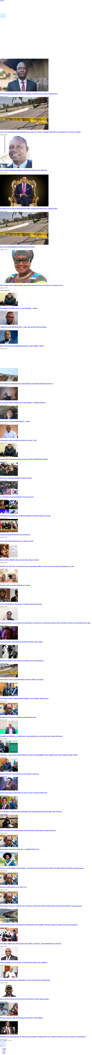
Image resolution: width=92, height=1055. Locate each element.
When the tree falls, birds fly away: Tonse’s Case (13, 887)
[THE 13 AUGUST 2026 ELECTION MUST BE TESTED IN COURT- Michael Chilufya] (9, 996)
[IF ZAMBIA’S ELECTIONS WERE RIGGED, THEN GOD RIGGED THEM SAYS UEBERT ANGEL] (24, 206)
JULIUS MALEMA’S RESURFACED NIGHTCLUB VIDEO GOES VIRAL (21, 642)
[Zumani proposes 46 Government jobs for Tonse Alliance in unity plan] (9, 771)
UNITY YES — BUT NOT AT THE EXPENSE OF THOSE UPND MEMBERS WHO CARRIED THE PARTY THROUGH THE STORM (38, 755)
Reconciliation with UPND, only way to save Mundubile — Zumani (18, 308)
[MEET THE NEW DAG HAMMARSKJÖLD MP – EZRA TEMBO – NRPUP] (9, 343)
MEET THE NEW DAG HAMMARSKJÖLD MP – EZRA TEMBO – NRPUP (22, 346)
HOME (4, 1048)
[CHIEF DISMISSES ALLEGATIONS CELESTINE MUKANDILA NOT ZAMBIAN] (9, 959)
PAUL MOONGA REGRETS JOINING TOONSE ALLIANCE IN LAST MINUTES (23, 170)
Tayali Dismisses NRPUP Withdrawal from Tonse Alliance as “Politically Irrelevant (23, 402)
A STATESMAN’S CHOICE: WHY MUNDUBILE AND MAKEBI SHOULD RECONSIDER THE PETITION (31, 811)
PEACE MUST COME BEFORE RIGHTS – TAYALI (15, 421)
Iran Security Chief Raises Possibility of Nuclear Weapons (16, 478)
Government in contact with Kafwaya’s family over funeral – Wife (18, 440)
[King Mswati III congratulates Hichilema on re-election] (9, 582)
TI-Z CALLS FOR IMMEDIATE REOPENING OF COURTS (17, 247)
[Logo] (3, 17)
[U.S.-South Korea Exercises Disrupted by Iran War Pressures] (9, 494)
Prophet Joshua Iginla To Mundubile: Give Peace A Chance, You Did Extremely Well (23, 792)
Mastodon (2, 0)
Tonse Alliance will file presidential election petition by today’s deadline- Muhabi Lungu (24, 698)
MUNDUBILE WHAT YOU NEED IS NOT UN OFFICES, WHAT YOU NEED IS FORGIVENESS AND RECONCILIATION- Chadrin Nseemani (41, 906)
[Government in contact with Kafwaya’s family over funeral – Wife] (9, 437)
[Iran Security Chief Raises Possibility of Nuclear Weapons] (9, 475)
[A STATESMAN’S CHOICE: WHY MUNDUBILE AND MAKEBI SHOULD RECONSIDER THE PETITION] (9, 809)
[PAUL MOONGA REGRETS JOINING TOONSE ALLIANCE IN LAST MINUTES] (16, 167)
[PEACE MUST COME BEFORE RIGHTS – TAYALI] (9, 418)
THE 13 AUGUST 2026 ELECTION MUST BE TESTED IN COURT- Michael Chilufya (24, 999)
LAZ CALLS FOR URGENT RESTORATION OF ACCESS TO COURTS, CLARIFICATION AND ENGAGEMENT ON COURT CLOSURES (40, 132)
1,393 (3, 1040)
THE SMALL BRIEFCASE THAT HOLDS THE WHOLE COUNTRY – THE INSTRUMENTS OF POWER (30, 943)
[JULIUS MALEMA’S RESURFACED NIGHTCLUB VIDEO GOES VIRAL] (9, 639)
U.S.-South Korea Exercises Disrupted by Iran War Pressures (17, 497)
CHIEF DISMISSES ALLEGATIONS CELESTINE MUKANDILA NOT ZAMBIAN (23, 962)
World (4, 1053)
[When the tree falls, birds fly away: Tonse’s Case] (9, 884)
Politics (4, 1049)
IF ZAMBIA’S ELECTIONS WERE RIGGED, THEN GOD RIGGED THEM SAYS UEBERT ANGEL (29, 208)
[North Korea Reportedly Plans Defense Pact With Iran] (9, 532)
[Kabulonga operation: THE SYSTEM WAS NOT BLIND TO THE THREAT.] (9, 1015)
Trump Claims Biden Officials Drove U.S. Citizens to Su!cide (16, 541)
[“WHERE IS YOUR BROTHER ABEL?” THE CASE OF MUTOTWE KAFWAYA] (9, 324)
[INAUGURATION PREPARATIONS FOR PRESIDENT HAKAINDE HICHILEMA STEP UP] (9, 381)
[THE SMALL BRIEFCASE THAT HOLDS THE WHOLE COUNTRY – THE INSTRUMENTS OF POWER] (9, 941)
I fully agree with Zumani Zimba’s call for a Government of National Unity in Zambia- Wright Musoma (28, 93)
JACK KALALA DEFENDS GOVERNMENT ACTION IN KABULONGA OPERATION (25, 980)
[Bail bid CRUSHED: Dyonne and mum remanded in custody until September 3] (9, 658)
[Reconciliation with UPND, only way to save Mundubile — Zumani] (9, 305)
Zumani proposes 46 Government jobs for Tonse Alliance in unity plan (19, 774)
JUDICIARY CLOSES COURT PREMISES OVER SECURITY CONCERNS (21, 679)
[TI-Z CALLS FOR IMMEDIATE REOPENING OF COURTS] (24, 244)
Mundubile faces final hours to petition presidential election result (18, 717)
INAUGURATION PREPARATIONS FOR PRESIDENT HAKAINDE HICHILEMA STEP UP (26, 383)
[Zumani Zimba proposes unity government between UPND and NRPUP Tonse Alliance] (9, 456)
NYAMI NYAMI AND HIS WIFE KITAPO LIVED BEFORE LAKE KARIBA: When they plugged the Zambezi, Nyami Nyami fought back (39, 924)
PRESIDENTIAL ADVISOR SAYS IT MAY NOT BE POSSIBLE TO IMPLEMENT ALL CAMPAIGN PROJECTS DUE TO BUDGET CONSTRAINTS (43, 1036)
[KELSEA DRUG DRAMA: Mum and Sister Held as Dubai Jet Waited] (9, 557)
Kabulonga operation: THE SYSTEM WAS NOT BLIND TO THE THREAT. (21, 1018)
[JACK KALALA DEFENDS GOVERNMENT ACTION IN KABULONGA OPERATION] (9, 977)
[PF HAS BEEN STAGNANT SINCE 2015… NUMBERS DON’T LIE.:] (9, 846)
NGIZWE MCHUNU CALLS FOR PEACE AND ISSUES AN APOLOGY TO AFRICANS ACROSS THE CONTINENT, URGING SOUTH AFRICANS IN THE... (45, 623)
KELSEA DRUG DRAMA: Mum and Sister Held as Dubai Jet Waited (19, 560)
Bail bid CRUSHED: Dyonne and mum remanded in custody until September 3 (22, 660)
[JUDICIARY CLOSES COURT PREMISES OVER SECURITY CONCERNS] (9, 677)
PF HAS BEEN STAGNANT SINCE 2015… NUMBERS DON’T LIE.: (19, 849)
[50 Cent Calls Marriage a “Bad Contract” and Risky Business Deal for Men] (9, 601)
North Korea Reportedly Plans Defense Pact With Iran (15, 534)
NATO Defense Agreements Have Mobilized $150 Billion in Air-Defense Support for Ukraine (25, 515)
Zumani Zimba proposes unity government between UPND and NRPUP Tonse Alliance (24, 459)
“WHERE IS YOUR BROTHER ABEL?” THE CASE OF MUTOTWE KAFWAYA (23, 327)
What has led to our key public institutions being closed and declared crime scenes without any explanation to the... (31, 285)
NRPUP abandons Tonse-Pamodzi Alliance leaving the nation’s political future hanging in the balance (28, 830)
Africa (4, 1052)
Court (4, 1050)
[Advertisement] (40, 29)
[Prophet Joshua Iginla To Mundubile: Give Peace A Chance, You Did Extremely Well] (9, 790)
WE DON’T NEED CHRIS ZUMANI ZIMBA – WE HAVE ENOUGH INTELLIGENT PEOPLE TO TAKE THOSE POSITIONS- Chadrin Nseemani (42, 868)
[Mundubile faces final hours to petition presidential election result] (9, 714)
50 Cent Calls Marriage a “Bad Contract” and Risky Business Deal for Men (21, 604)
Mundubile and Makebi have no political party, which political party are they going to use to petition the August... (31, 736)
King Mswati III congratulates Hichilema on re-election (15, 585)
